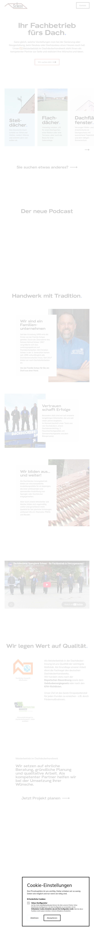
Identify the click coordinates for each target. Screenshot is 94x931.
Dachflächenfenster (46, 905)
